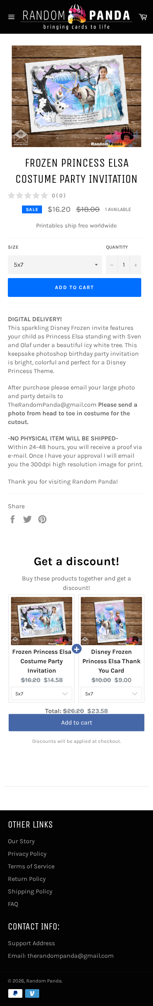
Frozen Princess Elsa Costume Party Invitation (41, 661)
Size (13, 247)
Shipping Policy (30, 891)
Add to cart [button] (76, 724)
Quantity (117, 247)
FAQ (13, 904)
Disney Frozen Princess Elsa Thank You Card (111, 661)
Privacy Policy (27, 853)
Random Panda (44, 981)
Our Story (21, 841)
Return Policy (27, 878)
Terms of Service (31, 866)
